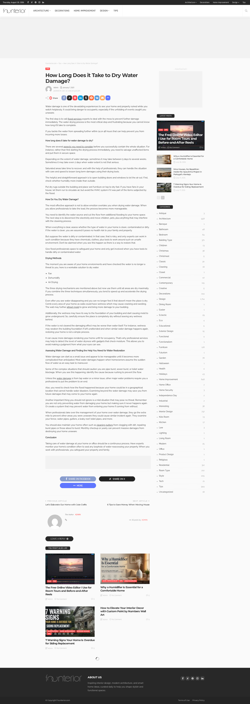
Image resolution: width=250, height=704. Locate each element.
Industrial (182, 401)
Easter (182, 310)
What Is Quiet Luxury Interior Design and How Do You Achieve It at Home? (123, 691)
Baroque (182, 224)
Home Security (182, 390)
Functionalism (182, 342)
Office (182, 449)
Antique (182, 213)
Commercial (182, 277)
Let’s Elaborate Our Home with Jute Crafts (66, 504)
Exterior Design (182, 331)
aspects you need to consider (78, 146)
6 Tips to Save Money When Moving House (128, 504)
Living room (182, 438)
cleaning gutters (105, 425)
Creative (182, 288)
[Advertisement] (87, 38)
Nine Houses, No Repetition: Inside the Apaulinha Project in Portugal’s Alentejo (187, 171)
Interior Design (83, 631)
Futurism (182, 352)
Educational (182, 326)
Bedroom (182, 235)
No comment (62, 599)
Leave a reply (58, 539)
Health (182, 368)
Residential (52, 683)
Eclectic (182, 315)
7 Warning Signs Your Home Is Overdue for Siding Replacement (70, 642)
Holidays (182, 374)
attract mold (73, 307)
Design (235, 2)
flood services (75, 119)
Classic (182, 261)
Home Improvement (221, 2)
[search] (246, 11)
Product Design (182, 454)
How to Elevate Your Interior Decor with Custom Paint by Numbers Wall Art (123, 611)
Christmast (182, 256)
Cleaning (182, 267)
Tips (244, 2)
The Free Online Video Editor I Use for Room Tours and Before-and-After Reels (68, 591)
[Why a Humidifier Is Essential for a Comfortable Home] (125, 569)
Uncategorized (130, 581)
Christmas (182, 251)
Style (182, 476)
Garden (182, 358)
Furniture (182, 347)
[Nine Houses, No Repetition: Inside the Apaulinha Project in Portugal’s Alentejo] (164, 172)
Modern (182, 443)
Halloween (182, 363)
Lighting (182, 433)
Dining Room (182, 304)
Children (182, 245)
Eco (182, 320)
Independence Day (182, 395)
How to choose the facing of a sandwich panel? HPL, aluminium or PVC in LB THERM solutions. (67, 693)
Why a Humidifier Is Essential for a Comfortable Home (121, 589)
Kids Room (182, 417)
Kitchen (182, 422)
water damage (64, 378)
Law (182, 427)
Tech (49, 581)
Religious (182, 460)
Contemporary (182, 283)
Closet (182, 272)
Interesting (182, 406)
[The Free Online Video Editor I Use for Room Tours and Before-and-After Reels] (70, 569)
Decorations (204, 2)
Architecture (190, 2)
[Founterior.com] (14, 10)
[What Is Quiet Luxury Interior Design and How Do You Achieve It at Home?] (125, 671)
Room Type (182, 470)
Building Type (182, 240)
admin (56, 87)
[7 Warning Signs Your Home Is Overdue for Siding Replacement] (70, 621)
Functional (182, 336)
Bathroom (182, 229)
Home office (182, 385)
